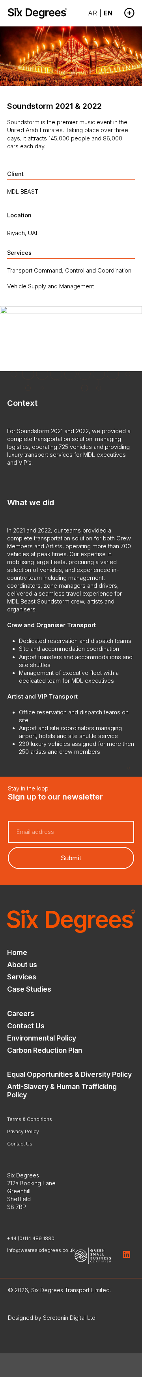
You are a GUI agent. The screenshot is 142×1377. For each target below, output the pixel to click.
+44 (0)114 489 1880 (30, 1238)
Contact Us (26, 1026)
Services (21, 977)
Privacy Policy (23, 1131)
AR (92, 13)
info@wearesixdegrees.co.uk (41, 1250)
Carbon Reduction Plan (44, 1050)
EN (108, 13)
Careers (20, 1013)
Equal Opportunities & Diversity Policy (69, 1074)
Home (17, 952)
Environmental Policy (41, 1038)
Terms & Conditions (29, 1119)
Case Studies (29, 989)
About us (22, 964)
